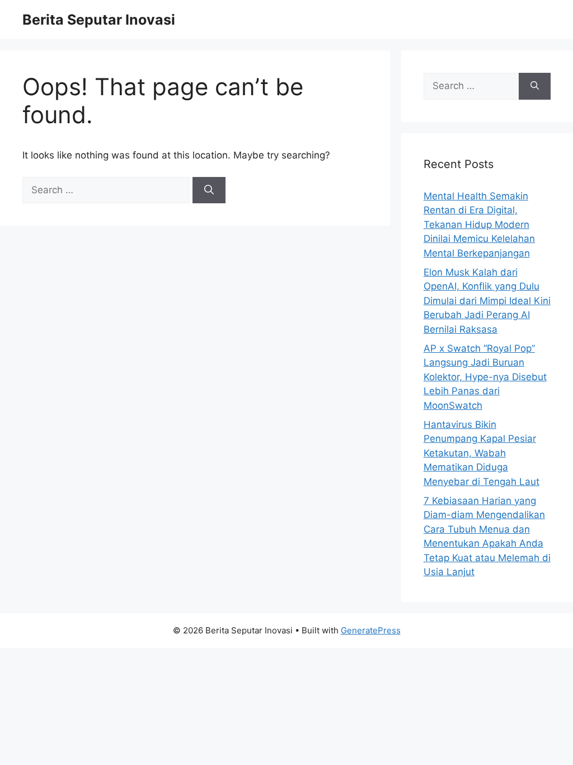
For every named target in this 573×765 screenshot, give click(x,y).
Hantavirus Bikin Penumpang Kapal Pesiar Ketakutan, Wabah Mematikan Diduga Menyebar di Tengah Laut (481, 453)
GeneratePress (371, 630)
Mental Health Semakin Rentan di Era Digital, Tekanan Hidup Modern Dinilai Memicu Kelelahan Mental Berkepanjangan (479, 224)
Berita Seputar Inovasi (98, 19)
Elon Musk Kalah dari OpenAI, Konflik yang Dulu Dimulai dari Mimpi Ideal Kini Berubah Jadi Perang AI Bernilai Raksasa (487, 301)
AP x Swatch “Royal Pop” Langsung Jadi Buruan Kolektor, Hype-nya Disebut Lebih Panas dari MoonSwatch (485, 377)
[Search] (209, 190)
